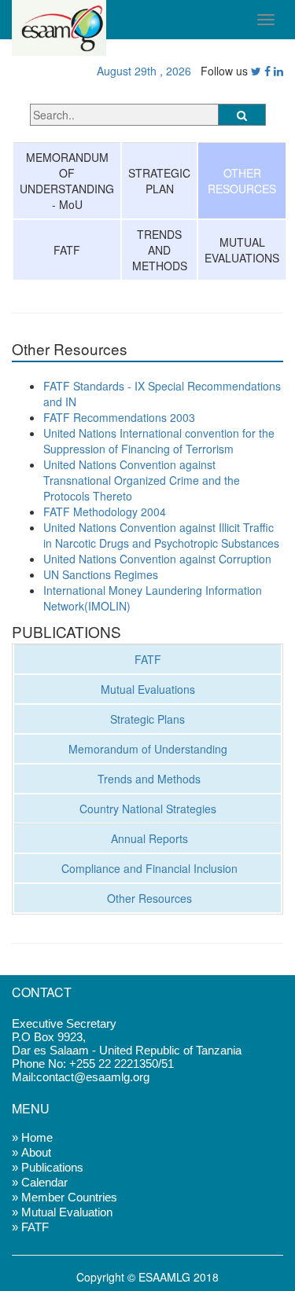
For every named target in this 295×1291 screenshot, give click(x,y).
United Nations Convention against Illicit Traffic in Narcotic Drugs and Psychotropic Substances (161, 535)
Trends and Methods (147, 779)
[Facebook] (267, 71)
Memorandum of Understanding (147, 749)
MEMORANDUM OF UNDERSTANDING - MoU (67, 180)
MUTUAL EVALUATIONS (242, 250)
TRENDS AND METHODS (159, 249)
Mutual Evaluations (148, 689)
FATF (66, 250)
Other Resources (148, 898)
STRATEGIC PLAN (159, 180)
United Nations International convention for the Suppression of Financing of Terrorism (159, 441)
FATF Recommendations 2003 (119, 417)
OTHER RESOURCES (242, 180)
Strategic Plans (147, 719)
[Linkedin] (278, 71)
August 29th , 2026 (140, 71)
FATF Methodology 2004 (104, 511)
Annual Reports (148, 838)
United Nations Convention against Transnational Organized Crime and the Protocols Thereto (141, 480)
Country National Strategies (147, 808)
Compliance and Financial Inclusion (148, 868)
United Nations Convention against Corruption (157, 559)
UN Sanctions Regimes (100, 574)
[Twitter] (256, 71)
